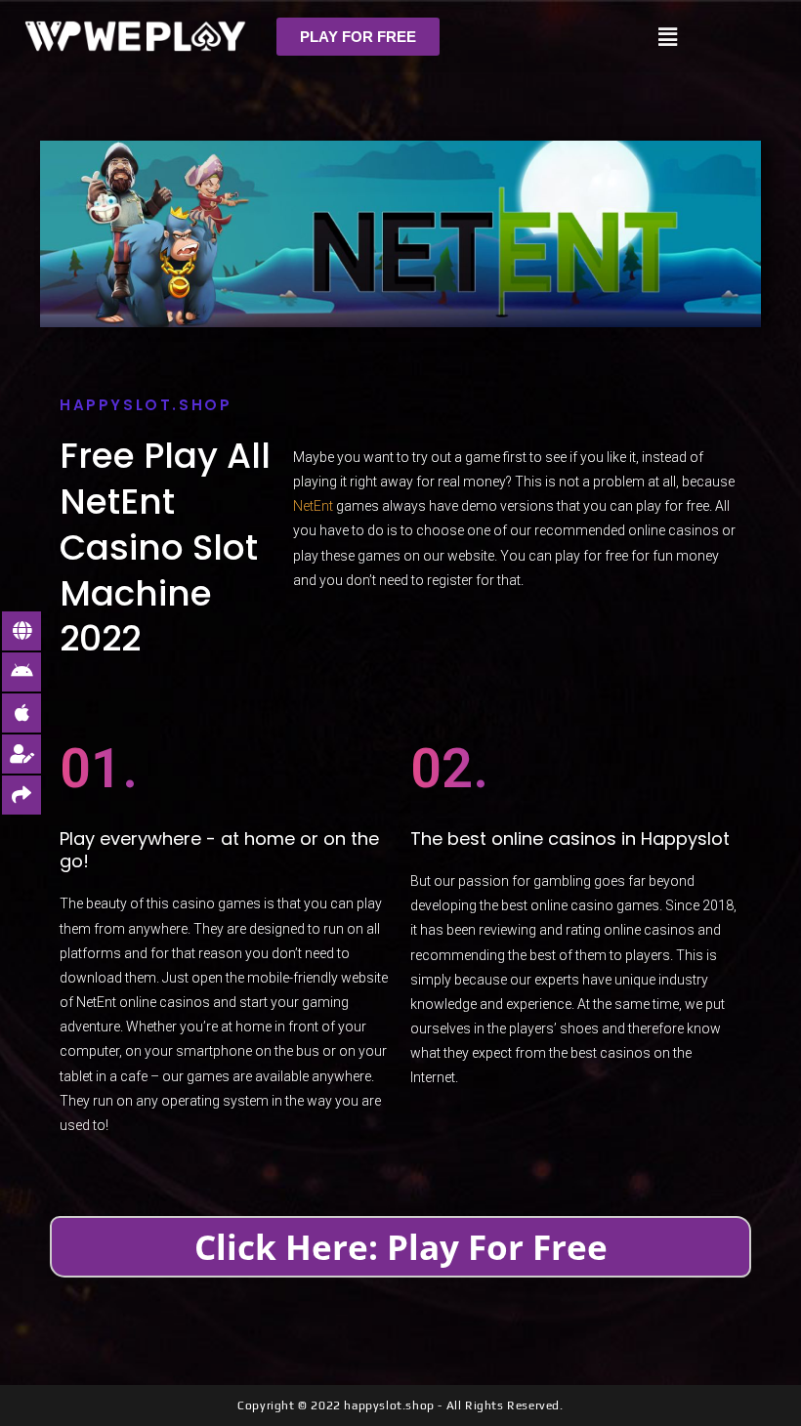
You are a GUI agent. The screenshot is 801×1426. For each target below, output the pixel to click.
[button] (358, 37)
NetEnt (313, 506)
